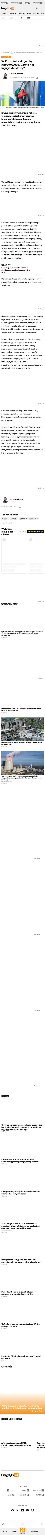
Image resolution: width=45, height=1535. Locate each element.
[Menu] (42, 8)
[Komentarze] (22, 1524)
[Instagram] (32, 1510)
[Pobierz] (37, 77)
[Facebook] (12, 1510)
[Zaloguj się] (36, 8)
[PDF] (20, 506)
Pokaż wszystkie (7, 523)
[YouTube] (27, 1510)
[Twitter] (17, 1510)
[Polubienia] (3, 1524)
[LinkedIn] (22, 1510)
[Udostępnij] (41, 1524)
